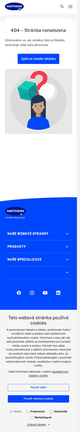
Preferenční (37, 411)
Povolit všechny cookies (38, 398)
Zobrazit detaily (36, 424)
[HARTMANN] (14, 6)
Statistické (60, 411)
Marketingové (43, 417)
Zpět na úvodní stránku (38, 59)
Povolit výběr (39, 387)
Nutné (17, 411)
